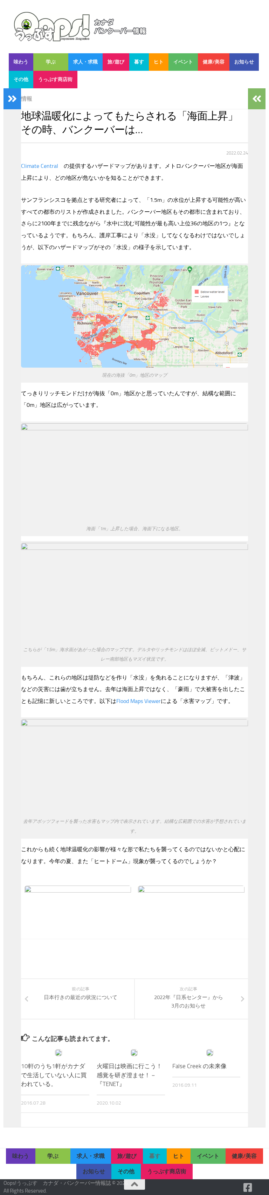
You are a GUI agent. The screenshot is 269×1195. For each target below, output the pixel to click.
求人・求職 (85, 62)
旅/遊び (116, 62)
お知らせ (244, 62)
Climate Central (39, 166)
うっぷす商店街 (55, 79)
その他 (21, 79)
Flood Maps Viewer (138, 701)
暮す (139, 62)
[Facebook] (248, 1188)
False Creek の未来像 (199, 1066)
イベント (183, 62)
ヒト (159, 62)
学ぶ (51, 62)
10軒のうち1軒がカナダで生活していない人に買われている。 (54, 1075)
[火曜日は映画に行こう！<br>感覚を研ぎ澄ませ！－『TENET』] (134, 1052)
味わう (21, 62)
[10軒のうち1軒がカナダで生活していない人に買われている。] (58, 1052)
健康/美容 (214, 62)
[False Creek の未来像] (209, 1052)
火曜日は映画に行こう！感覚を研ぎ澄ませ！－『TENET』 (129, 1075)
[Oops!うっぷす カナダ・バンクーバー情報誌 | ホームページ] (80, 26)
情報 (26, 98)
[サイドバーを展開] (12, 98)
